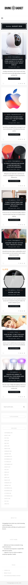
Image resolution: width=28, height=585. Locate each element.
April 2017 (6, 477)
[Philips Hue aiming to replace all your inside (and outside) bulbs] (14, 365)
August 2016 (7, 498)
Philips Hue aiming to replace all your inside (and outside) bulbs (14, 376)
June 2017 (6, 472)
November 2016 (8, 490)
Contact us (7, 570)
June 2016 (6, 503)
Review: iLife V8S (14, 292)
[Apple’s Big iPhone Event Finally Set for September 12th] (14, 102)
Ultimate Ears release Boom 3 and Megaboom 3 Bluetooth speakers (14, 165)
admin (18, 67)
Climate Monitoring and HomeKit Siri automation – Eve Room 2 (14, 204)
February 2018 (7, 451)
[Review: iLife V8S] (14, 280)
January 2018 (7, 453)
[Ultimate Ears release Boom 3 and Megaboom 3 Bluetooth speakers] (14, 153)
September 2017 (8, 464)
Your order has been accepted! (12, 575)
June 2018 (6, 440)
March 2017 (7, 480)
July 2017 (6, 469)
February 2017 (7, 482)
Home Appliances (16, 57)
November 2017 (8, 459)
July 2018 (6, 438)
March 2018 (7, 448)
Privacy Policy (7, 573)
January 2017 (7, 485)
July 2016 (6, 501)
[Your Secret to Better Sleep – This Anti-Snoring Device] (14, 324)
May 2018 (6, 443)
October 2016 (7, 493)
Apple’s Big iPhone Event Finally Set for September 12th (14, 118)
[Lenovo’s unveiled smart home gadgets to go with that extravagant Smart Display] (14, 46)
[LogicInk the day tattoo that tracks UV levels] (14, 236)
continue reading (14, 78)
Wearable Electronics (16, 114)
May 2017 (6, 475)
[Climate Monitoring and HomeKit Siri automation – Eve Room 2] (14, 196)
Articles (9, 57)
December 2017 (8, 456)
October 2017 (7, 461)
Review (18, 200)
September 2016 (8, 496)
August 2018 (7, 435)
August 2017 (7, 467)
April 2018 (6, 446)
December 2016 (8, 488)
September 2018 (8, 432)
